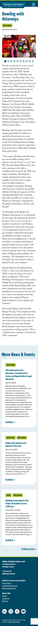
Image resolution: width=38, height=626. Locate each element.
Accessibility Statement (9, 586)
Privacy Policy (6, 583)
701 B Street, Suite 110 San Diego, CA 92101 (9, 565)
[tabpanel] (19, 46)
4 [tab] (14, 61)
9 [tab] (29, 61)
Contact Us (5, 598)
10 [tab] (32, 61)
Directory (5, 601)
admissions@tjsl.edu (8, 573)
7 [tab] (23, 61)
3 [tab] (11, 61)
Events (8, 495)
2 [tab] (8, 61)
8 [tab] (26, 61)
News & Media (7, 25)
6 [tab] (20, 61)
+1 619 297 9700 (7, 571)
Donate (4, 596)
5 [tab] (17, 61)
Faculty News (10, 437)
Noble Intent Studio (14, 622)
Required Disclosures (9, 588)
